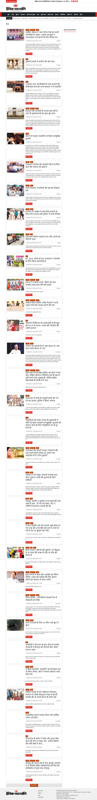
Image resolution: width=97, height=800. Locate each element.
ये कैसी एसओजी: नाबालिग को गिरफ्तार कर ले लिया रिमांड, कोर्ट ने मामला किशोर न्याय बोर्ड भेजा (43, 672)
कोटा (31, 234)
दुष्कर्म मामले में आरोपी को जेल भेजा (40, 61)
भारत (12, 14)
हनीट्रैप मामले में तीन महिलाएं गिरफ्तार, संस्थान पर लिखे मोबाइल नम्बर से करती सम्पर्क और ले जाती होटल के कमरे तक (41, 694)
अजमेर (38, 279)
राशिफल (76, 14)
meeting (47, 18)
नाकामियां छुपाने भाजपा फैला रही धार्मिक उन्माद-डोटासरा (42, 716)
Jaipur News (25, 18)
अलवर (32, 209)
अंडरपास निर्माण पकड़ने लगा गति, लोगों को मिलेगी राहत (43, 238)
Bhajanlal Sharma (77, 18)
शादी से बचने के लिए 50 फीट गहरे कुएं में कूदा (42, 624)
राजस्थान (23, 14)
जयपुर (37, 29)
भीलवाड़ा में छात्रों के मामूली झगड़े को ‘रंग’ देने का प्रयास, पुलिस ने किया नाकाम (42, 400)
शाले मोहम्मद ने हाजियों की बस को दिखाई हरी (42, 189)
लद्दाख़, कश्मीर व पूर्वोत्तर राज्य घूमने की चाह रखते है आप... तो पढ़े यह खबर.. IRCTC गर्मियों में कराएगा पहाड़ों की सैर (43, 503)
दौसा (27, 59)
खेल (38, 14)
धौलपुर (37, 108)
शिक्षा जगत (50, 14)
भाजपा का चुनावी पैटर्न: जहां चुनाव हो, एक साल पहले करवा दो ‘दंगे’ (42, 347)
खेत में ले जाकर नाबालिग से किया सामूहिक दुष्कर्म (43, 138)
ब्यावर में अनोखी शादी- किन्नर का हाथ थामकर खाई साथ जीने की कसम (41, 284)
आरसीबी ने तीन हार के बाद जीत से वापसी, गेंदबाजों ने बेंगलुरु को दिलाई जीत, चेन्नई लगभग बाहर (42, 647)
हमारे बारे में (40, 790)
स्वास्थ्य (56, 14)
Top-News (33, 29)
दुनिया (17, 14)
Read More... (29, 54)
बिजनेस (27, 498)
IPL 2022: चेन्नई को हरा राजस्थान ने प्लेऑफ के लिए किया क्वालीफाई (43, 260)
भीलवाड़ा (27, 395)
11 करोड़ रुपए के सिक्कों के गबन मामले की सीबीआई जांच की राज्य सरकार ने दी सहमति (43, 86)
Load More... (34, 785)
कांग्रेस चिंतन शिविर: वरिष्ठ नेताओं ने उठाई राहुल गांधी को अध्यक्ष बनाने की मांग (42, 304)
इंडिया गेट (69, 14)
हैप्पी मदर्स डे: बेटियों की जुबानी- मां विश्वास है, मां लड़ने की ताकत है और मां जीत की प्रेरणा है (43, 552)
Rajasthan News (61, 18)
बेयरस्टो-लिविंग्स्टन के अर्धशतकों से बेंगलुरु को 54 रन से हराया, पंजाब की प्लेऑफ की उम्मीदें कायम (42, 325)
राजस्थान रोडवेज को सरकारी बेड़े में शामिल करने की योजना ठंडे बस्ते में (43, 166)
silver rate (40, 18)
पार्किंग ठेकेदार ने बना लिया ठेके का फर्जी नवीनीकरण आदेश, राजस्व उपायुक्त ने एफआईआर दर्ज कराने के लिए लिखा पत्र (42, 35)
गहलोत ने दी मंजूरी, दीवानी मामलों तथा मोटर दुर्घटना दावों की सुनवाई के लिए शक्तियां (41, 477)
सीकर (31, 689)
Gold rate (52, 18)
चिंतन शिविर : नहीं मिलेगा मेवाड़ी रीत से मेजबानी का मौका (41, 599)
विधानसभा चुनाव (31, 14)
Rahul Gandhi (33, 18)
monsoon (69, 18)
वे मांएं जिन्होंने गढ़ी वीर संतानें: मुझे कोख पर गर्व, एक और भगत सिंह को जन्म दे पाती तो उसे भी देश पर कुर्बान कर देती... (43, 528)
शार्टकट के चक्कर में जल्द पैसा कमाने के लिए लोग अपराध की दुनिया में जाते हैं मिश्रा (43, 213)
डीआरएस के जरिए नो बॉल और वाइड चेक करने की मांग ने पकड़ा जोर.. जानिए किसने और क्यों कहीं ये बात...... (42, 741)
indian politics (16, 18)
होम (9, 14)
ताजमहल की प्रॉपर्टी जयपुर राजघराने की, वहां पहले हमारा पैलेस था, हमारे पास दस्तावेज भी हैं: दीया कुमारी (42, 453)
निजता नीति (40, 797)
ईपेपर (81, 14)
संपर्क (39, 795)
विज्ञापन (39, 793)
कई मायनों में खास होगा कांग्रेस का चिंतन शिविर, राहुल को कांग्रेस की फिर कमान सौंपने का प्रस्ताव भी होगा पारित (42, 577)
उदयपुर (38, 300)
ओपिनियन (62, 14)
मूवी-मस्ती (43, 14)
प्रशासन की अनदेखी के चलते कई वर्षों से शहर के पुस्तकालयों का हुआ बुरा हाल (42, 112)
